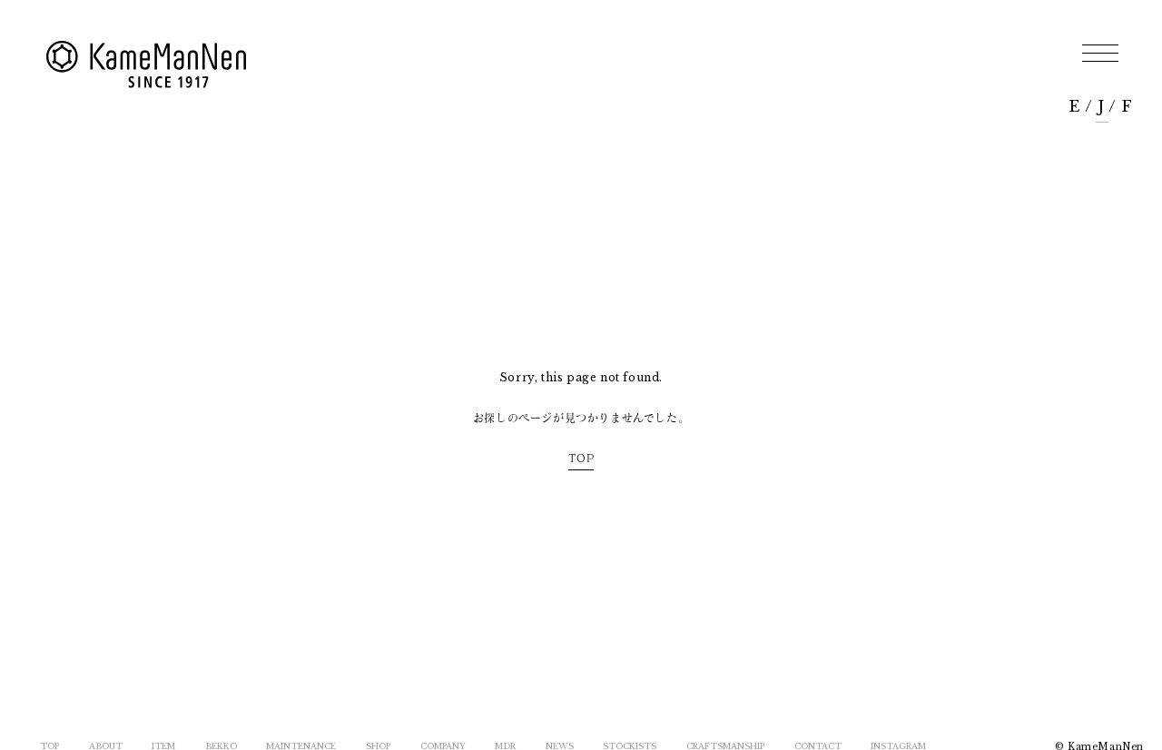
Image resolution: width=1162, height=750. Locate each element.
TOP (581, 457)
